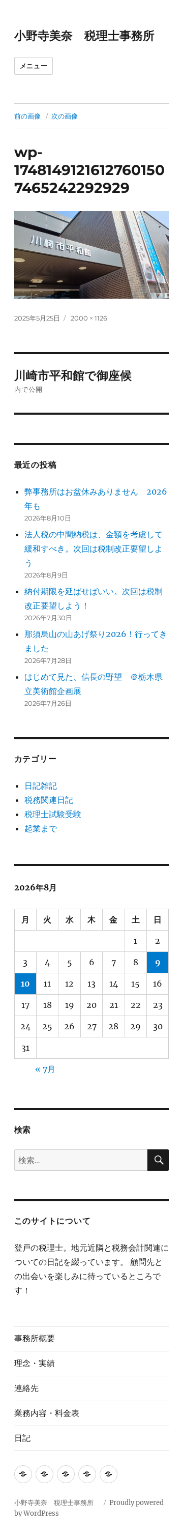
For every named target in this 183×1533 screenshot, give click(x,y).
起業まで (40, 828)
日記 (22, 1438)
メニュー (33, 66)
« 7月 (45, 1069)
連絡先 (26, 1388)
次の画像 (64, 116)
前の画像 (27, 116)
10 (25, 983)
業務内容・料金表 (46, 1413)
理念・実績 (34, 1363)
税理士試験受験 (52, 814)
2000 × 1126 (89, 318)
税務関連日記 (48, 800)
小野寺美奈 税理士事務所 (90, 35)
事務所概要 (34, 1338)
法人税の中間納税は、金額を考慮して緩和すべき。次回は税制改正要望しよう (93, 548)
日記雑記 (40, 785)
